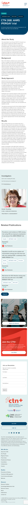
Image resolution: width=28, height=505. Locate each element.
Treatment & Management (7, 474)
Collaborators (4, 464)
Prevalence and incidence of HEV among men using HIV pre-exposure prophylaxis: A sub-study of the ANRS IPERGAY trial (14, 234)
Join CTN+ (14, 423)
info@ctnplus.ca (7, 184)
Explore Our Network (14, 323)
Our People (3, 453)
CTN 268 (4, 243)
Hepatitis (4, 239)
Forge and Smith (12, 502)
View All (5, 294)
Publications (4, 492)
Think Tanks (4, 458)
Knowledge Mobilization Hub (7, 486)
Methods (3, 478)
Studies (3, 470)
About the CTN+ (4, 451)
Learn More (14, 352)
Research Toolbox (5, 484)
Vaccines (4, 263)
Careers (3, 466)
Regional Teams (4, 455)
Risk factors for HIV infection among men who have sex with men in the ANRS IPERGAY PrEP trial (13, 277)
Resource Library (5, 488)
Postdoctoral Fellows (6, 460)
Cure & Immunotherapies (6, 476)
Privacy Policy (4, 500)
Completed (4, 13)
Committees (4, 462)
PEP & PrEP (14, 16)
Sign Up (5, 390)
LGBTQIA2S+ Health (6, 16)
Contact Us (3, 494)
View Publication (9, 246)
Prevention (21, 16)
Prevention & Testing (5, 472)
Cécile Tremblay (6, 209)
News (2, 490)
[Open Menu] (25, 4)
